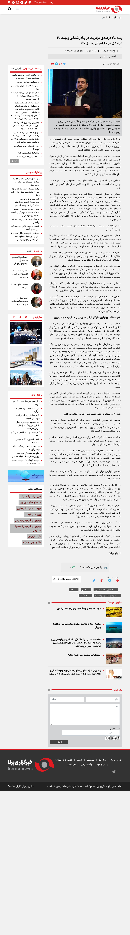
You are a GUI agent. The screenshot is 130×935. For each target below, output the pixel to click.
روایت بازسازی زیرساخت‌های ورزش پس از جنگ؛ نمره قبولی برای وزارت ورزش (25, 192)
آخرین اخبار (16, 68)
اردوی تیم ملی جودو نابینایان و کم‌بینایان (26, 147)
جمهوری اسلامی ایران (103, 589)
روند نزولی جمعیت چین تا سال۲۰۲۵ (84, 655)
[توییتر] (25, 2)
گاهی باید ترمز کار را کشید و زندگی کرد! (25, 434)
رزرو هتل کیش (33, 514)
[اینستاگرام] (17, 2)
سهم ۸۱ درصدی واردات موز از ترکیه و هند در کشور (79, 608)
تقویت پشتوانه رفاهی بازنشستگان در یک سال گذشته (25, 228)
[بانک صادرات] (26, 476)
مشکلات (83, 595)
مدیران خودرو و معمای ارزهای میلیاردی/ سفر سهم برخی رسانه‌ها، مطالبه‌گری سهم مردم (25, 212)
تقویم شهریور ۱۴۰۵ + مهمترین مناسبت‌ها (26, 441)
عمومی (103, 56)
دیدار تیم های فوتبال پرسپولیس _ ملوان (25, 87)
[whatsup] (60, 63)
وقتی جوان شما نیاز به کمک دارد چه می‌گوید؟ (26, 448)
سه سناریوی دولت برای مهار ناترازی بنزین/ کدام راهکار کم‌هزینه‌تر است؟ (27, 425)
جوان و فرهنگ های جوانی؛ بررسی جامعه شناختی (25, 462)
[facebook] (52, 63)
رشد (71, 589)
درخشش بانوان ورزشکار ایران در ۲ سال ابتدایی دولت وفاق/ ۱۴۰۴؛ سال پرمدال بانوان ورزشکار (25, 236)
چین (84, 589)
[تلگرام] (21, 2)
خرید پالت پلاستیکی (30, 496)
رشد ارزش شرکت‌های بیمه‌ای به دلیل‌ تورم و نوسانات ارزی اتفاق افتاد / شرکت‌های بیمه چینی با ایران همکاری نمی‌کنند (75, 672)
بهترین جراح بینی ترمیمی (28, 520)
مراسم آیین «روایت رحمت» (28, 82)
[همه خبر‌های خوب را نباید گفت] (36, 288)
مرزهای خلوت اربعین (30, 502)
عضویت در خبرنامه (63, 760)
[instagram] (14, 317)
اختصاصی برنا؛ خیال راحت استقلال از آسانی (25, 221)
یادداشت (38, 251)
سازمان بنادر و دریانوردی (105, 595)
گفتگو (29, 251)
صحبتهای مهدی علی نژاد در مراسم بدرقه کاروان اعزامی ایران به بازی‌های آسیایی (25, 96)
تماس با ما (116, 760)
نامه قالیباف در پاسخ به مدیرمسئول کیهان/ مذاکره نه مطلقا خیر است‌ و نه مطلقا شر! (27, 202)
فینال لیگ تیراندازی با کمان (28, 153)
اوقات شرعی (86, 764)
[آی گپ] (9, 2)
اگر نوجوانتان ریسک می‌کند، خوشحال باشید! (27, 417)
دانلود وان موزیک (32, 542)
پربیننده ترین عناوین (32, 68)
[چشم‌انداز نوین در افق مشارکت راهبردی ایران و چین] (36, 274)
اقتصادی (112, 56)
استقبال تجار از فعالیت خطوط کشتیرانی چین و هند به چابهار (77, 625)
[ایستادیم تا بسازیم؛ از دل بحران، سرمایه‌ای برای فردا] (36, 261)
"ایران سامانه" (14, 786)
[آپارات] (13, 2)
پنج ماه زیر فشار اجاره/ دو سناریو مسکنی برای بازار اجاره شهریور (25, 77)
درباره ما (102, 760)
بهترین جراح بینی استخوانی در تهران (27, 528)
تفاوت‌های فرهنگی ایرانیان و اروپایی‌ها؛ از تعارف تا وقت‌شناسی (25, 455)
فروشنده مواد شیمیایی (29, 508)
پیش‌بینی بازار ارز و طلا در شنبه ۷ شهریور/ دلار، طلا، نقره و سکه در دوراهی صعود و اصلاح (25, 126)
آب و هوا (101, 764)
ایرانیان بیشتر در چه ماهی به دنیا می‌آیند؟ (25, 410)
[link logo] (109, 9)
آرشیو (14, 161)
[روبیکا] (30, 2)
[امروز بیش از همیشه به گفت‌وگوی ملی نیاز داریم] (36, 302)
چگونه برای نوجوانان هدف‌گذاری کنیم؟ (26, 403)
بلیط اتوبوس (34, 536)
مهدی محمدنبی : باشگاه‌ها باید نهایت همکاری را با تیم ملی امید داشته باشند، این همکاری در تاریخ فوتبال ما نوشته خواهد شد (25, 137)
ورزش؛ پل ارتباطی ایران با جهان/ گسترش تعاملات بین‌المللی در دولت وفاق (26, 182)
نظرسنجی (72, 764)
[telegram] (56, 63)
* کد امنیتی (115, 728)
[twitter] (64, 63)
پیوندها (90, 760)
